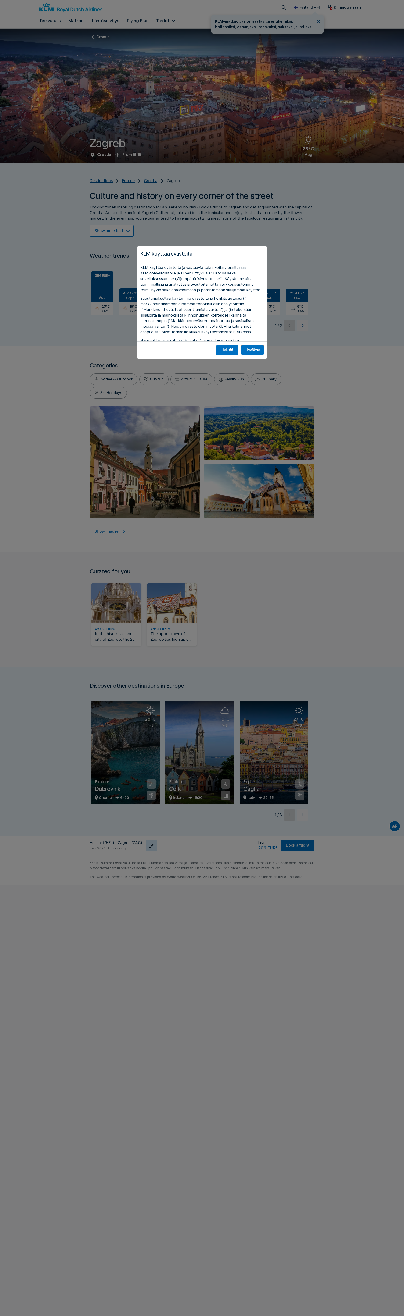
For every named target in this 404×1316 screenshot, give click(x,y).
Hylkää (227, 350)
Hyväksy (252, 350)
